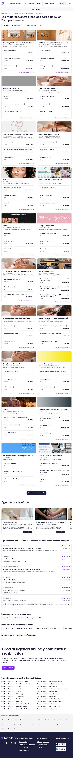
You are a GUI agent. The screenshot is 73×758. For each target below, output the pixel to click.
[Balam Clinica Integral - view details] (19, 81)
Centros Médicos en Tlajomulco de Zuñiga (15, 709)
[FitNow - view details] (19, 218)
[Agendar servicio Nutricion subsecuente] (54, 189)
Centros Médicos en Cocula (46, 704)
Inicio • (3, 13)
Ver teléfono (27, 532)
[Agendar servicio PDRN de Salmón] (18, 158)
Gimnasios (53, 628)
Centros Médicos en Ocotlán (11, 699)
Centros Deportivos (8, 628)
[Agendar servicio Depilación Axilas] (18, 288)
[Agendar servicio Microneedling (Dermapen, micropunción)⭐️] (18, 150)
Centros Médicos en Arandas (11, 701)
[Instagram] (2, 743)
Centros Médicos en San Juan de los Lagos (51, 699)
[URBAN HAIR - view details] (54, 310)
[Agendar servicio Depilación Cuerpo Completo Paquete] (18, 295)
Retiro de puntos (31, 25)
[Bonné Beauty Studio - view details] (54, 263)
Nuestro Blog (23, 742)
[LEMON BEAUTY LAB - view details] (54, 356)
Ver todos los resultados (36, 493)
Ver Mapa (38, 9)
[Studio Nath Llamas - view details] (54, 126)
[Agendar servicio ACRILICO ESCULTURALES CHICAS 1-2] (18, 105)
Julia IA (39, 748)
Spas (60, 628)
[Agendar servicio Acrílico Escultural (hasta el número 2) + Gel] (54, 372)
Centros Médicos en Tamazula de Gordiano (16, 704)
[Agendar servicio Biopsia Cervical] (54, 426)
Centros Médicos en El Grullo (47, 686)
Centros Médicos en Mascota (11, 689)
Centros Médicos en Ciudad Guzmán (14, 686)
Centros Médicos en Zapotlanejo (12, 696)
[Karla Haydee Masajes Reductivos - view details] (19, 35)
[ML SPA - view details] (19, 402)
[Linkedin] (11, 743)
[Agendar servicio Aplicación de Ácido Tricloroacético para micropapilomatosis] (54, 418)
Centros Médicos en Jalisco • (18, 13)
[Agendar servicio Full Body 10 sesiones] (18, 67)
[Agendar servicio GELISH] (18, 97)
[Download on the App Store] (64, 743)
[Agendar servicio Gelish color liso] (54, 242)
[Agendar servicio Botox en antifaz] (18, 327)
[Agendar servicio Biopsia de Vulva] (54, 434)
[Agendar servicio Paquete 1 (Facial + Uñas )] (18, 426)
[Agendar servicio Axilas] (18, 204)
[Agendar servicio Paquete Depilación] (18, 196)
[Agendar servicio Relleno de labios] (18, 342)
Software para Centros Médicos (31, 661)
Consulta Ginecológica (17, 25)
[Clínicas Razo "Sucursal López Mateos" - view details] (19, 263)
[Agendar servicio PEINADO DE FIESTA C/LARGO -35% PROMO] (54, 334)
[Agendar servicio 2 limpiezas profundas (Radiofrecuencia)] (18, 418)
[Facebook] (7, 743)
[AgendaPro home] (2, 3)
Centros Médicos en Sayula (46, 696)
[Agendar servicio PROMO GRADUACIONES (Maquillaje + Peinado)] (54, 327)
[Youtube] (15, 743)
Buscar (62, 3)
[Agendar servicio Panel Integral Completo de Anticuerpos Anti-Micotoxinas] (54, 472)
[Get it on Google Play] (64, 748)
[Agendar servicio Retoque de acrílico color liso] (54, 234)
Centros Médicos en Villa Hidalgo (12, 694)
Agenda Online (42, 745)
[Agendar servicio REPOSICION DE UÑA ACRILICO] (18, 112)
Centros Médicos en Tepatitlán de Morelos (16, 684)
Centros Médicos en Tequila (11, 691)
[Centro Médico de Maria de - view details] (54, 402)
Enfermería (5, 25)
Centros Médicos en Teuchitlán (47, 691)
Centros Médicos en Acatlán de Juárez (14, 681)
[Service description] (15, 51)
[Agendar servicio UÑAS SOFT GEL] (18, 388)
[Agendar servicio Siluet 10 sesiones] (18, 51)
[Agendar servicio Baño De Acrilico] (54, 380)
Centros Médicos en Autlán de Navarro (50, 684)
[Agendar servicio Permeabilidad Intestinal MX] (54, 464)
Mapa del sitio (24, 750)
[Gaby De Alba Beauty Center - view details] (19, 356)
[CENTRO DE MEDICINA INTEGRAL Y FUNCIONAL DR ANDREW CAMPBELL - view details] (54, 172)
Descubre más (8, 668)
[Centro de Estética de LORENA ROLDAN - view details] (19, 126)
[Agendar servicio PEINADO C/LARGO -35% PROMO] (54, 342)
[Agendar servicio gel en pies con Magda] (54, 150)
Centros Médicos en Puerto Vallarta (49, 681)
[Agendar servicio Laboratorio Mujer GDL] (18, 464)
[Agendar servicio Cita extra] (18, 250)
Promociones (23, 748)
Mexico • (7, 13)
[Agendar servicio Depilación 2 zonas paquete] (18, 280)
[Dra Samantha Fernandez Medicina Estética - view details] (19, 310)
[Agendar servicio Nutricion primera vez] (54, 196)
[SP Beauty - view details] (19, 172)
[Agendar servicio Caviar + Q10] (18, 143)
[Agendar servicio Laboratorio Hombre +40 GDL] (18, 472)
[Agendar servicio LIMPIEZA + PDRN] (54, 105)
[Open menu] (70, 3)
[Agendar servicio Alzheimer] (54, 480)
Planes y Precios (43, 742)
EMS (40, 25)
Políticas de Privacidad (27, 745)
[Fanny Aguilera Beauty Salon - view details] (54, 218)
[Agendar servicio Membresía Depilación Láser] (18, 189)
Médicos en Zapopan (8, 639)
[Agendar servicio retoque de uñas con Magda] (54, 143)
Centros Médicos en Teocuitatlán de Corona (52, 689)
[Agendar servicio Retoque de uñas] (54, 158)
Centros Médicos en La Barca (47, 694)
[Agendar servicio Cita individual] (18, 242)
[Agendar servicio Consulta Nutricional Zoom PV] (54, 204)
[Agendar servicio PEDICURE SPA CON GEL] (18, 372)
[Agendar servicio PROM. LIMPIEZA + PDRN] (54, 112)
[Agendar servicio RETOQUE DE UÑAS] (18, 380)
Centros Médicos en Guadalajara (48, 706)
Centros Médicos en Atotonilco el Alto (14, 706)
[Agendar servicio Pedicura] (54, 250)
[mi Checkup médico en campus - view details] (19, 448)
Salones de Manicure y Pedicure (24, 628)
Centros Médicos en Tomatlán (47, 709)
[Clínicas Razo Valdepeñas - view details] (54, 81)
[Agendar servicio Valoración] (18, 234)
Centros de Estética (41, 628)
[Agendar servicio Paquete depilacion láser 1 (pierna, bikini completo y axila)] (54, 280)
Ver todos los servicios (25, 72)
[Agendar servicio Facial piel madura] (18, 434)
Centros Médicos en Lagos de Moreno (50, 701)
